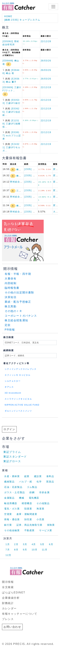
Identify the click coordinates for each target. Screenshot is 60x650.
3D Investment (13, 393)
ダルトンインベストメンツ (18, 411)
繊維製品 (9, 481)
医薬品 (50, 481)
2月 (16, 544)
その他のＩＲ (13, 311)
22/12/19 (46, 87)
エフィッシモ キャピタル (17, 375)
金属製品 (9, 498)
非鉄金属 (44, 492)
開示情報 (8, 581)
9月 (25, 549)
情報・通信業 (12, 519)
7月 (8, 549)
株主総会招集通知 (16, 320)
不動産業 (29, 530)
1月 (8, 544)
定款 (7, 325)
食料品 (50, 476)
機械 (21, 498)
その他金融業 (12, 530)
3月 (25, 544)
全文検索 (8, 587)
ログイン (9, 429)
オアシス (9, 387)
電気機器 (34, 498)
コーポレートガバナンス (21, 315)
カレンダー (9, 608)
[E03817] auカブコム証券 (11, 135)
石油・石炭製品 (13, 487)
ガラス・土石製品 (14, 492)
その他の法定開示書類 (19, 292)
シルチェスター (12, 381)
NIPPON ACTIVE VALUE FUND (22, 405)
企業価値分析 (11, 597)
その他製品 (43, 503)
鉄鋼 (32, 492)
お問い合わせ (12, 626)
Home (8, 16)
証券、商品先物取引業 (29, 525)
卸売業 (28, 519)
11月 (44, 549)
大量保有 (10, 278)
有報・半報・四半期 (18, 273)
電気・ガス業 (12, 508)
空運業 (8, 514)
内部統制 (10, 283)
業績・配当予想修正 (18, 301)
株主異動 (10, 306)
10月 (35, 549)
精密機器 (27, 503)
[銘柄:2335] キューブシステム (22, 19)
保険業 (51, 525)
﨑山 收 (20, 169)
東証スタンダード (15, 456)
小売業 (40, 519)
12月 (8, 555)
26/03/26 (46, 60)
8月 (16, 549)
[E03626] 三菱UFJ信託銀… (11, 111)
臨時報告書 (12, 287)
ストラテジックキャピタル (18, 399)
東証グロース (12, 461)
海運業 (40, 508)
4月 (34, 544)
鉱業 (27, 476)
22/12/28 (46, 41)
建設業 (38, 476)
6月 (51, 544)
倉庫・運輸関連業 (26, 514)
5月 (42, 544)
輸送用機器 (10, 503)
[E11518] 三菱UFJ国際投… (11, 123)
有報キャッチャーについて (19, 613)
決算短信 (10, 297)
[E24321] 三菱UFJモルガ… (11, 147)
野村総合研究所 (18, 182)
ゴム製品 (32, 487)
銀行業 (8, 525)
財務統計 (8, 603)
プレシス (8, 619)
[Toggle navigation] (53, 6)
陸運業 (28, 508)
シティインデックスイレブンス (20, 369)
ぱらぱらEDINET (13, 592)
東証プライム (12, 452)
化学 (39, 481)
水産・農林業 (12, 476)
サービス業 (45, 530)
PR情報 (10, 329)
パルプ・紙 (25, 481)
